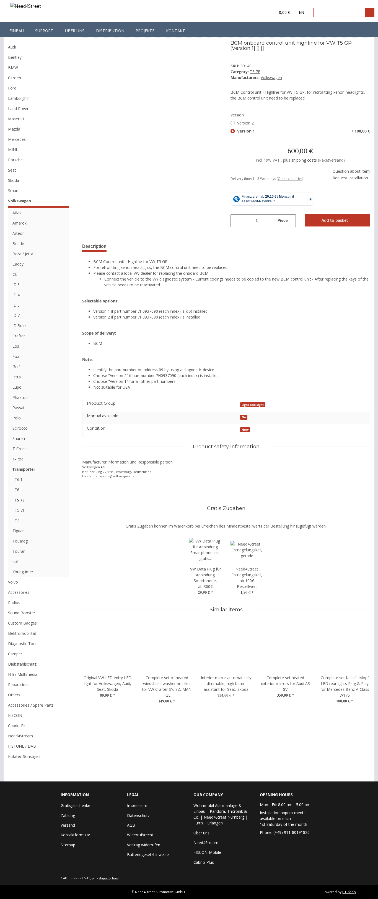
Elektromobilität (22, 633)
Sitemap (68, 844)
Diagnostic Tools (23, 643)
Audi (12, 47)
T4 (17, 520)
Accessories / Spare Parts (31, 705)
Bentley (15, 57)
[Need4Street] (25, 7)
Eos (15, 346)
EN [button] (301, 12)
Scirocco (20, 428)
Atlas (16, 212)
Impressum (137, 805)
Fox (15, 356)
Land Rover (18, 108)
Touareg (20, 541)
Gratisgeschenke (75, 805)
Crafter (18, 335)
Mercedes (17, 139)
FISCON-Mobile (207, 852)
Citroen (14, 77)
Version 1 (303, 131)
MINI (12, 149)
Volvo (13, 582)
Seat (12, 170)
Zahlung (68, 815)
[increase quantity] (292, 221)
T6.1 (18, 479)
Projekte (145, 30)
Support (44, 30)
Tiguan (18, 530)
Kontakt (175, 30)
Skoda (13, 180)
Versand (68, 825)
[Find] (369, 12)
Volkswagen (19, 200)
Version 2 (245, 123)
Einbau (16, 30)
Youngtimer (22, 571)
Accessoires (18, 592)
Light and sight (253, 405)
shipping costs (304, 160)
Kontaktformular (75, 834)
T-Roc (17, 459)
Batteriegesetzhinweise (148, 854)
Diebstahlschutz (22, 664)
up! (15, 561)
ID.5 (16, 305)
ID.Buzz (19, 325)
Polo (16, 418)
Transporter (23, 469)
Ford (12, 88)
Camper (15, 653)
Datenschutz (138, 815)
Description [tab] (94, 246)
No (244, 417)
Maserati (16, 118)
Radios (14, 602)
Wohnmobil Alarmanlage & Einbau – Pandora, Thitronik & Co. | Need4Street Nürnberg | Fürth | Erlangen (220, 814)
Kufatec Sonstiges (24, 756)
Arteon (18, 233)
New (245, 430)
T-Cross (19, 448)
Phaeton (20, 397)
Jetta (16, 377)
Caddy (18, 264)
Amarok (19, 223)
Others (14, 694)
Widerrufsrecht (140, 834)
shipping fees (108, 878)
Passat (18, 407)
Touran (18, 551)
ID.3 (16, 284)
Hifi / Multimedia (22, 674)
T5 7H (20, 510)
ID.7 (16, 315)
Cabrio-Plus (18, 725)
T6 (17, 489)
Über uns (74, 30)
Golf (16, 366)
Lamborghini (19, 98)
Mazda (14, 129)
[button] (260, 12)
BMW (13, 67)
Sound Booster (21, 612)
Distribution (110, 30)
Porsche (15, 159)
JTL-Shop (349, 892)
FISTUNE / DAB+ (23, 746)
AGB (131, 825)
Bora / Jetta (22, 253)
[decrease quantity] (234, 221)
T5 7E (255, 71)
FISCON (15, 715)
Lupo (17, 387)
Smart (13, 190)
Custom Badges (22, 623)
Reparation (18, 684)
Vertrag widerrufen (143, 844)
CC (14, 274)
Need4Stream (20, 735)
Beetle (18, 243)
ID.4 (16, 294)
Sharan (18, 438)
